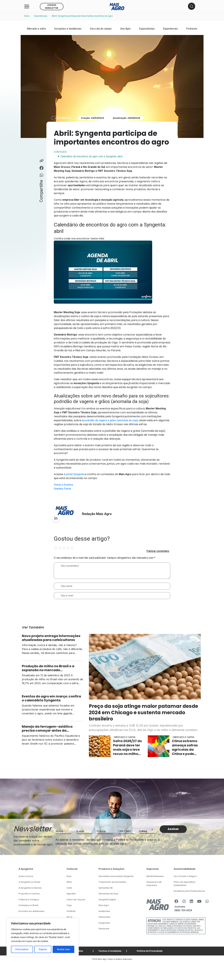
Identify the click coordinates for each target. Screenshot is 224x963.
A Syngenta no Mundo (30, 887)
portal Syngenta (75, 474)
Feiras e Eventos (63, 484)
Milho (69, 882)
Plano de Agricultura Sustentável (184, 883)
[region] (43, 937)
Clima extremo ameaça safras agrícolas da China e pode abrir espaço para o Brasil (185, 747)
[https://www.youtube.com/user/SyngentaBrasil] (199, 901)
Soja (69, 876)
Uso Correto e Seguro (185, 876)
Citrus (70, 928)
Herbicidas (104, 916)
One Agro (125, 28)
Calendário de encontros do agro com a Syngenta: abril (91, 156)
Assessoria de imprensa (154, 883)
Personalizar (22, 949)
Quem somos (26, 876)
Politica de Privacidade (150, 951)
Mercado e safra (36, 28)
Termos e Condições (109, 951)
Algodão (71, 893)
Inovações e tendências (67, 28)
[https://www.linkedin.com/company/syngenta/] (191, 901)
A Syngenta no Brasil (29, 882)
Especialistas (147, 28)
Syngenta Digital (107, 899)
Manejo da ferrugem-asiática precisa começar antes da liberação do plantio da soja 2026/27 (47, 728)
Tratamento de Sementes (112, 882)
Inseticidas (104, 911)
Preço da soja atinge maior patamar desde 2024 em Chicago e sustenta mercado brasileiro (143, 712)
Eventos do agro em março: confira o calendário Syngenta (51, 698)
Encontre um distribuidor (32, 911)
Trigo (69, 905)
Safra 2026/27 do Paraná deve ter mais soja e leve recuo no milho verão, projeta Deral (127, 747)
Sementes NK (106, 887)
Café (69, 887)
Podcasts (191, 28)
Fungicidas (104, 922)
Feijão (70, 922)
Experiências (40, 16)
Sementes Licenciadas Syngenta (116, 876)
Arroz (69, 916)
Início (27, 16)
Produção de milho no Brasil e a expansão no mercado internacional (48, 668)
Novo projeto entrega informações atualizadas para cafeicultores (51, 638)
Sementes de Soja (108, 893)
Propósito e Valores (29, 893)
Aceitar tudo (63, 949)
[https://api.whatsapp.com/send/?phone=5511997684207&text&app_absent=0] (207, 901)
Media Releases (155, 876)
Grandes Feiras (62, 488)
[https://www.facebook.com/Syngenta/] (176, 901)
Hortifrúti (71, 911)
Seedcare (104, 928)
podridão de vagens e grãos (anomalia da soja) (111, 420)
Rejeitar (43, 949)
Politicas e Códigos (29, 899)
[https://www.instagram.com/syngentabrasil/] (184, 901)
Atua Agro (104, 905)
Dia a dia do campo (101, 28)
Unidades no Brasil (28, 905)
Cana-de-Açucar (76, 899)
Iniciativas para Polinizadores (189, 891)
